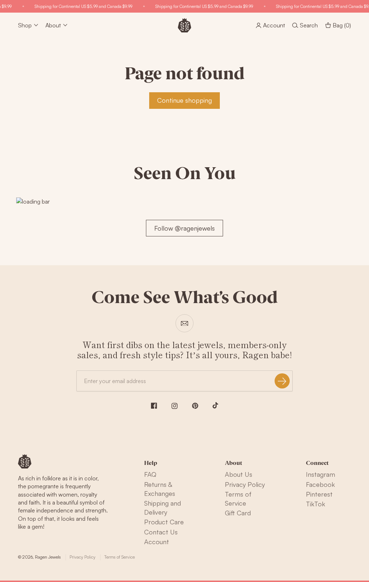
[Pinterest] (195, 406)
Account (156, 542)
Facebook (320, 484)
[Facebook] (154, 406)
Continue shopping (184, 100)
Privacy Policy (245, 484)
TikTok (315, 504)
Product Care (164, 522)
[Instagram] (175, 406)
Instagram (320, 474)
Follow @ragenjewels (184, 228)
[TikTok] (215, 405)
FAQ (150, 474)
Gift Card (238, 513)
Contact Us (161, 532)
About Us (238, 474)
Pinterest (319, 494)
